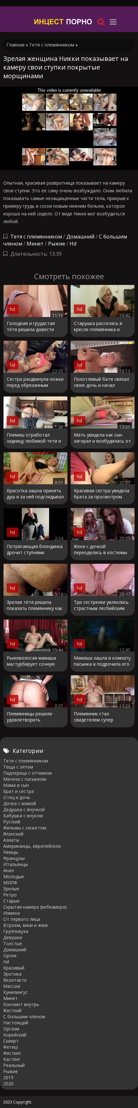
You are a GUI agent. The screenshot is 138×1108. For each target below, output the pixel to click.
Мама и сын (16, 785)
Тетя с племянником (36, 236)
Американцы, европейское (32, 846)
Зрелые (11, 889)
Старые (11, 901)
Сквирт (11, 1041)
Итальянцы (15, 864)
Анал (8, 870)
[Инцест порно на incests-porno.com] (63, 21)
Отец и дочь (16, 797)
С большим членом (24, 1016)
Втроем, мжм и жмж (25, 925)
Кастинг (12, 1059)
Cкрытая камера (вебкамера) (35, 907)
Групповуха (15, 931)
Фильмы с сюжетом (24, 828)
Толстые (12, 943)
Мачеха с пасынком (24, 779)
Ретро (10, 895)
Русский (11, 822)
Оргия (9, 956)
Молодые (13, 876)
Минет (35, 243)
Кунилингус (15, 992)
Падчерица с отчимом (27, 773)
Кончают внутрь (21, 1004)
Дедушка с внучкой (24, 809)
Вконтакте (15, 980)
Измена (11, 913)
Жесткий (12, 1010)
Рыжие (56, 243)
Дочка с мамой (19, 803)
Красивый (13, 968)
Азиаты (11, 840)
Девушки (12, 937)
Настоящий (15, 1023)
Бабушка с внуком (23, 815)
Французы (14, 858)
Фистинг (12, 1053)
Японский (13, 834)
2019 (8, 1077)
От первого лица (21, 919)
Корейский (14, 1035)
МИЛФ (10, 882)
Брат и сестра (18, 791)
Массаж (12, 986)
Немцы (10, 852)
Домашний (81, 236)
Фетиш (10, 1047)
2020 (8, 1083)
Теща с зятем (18, 767)
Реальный (14, 1065)
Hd (73, 243)
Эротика (12, 974)
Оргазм (11, 1029)
